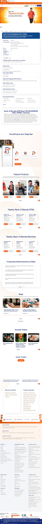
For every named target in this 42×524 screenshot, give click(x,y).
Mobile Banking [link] (13, 432)
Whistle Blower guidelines (33, 503)
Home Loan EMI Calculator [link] (17, 437)
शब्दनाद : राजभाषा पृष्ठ (17, 486)
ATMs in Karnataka (27, 410)
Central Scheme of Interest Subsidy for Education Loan (34, 497)
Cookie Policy (2, 520)
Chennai (15, 31)
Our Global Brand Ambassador (5, 453)
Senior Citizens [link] (36, 3)
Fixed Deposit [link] (35, 426)
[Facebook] (12, 515)
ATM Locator (6, 31)
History (2, 447)
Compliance (2, 450)
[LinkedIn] (15, 515)
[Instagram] (13, 515)
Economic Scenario (17, 479)
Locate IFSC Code (27, 394)
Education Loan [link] (14, 426)
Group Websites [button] (2, 516)
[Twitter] (17, 515)
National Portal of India (32, 504)
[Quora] (12, 517)
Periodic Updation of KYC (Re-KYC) (34, 479)
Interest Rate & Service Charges (19, 480)
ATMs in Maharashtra (27, 406)
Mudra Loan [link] (24, 426)
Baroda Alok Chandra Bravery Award (6, 460)
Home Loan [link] (9, 426)
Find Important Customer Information (35, 446)
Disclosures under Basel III (18, 470)
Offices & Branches (4, 456)
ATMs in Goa (33, 410)
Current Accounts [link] (12, 427)
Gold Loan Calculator (17, 494)
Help (29, 507)
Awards (2, 476)
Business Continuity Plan (33, 463)
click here (28, 520)
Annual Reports (17, 460)
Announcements (3, 486)
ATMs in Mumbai (33, 394)
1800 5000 (17, 42)
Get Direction (11, 251)
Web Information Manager (33, 506)
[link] (26, 6)
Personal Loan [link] (4, 426)
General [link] (9, 3)
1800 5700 (13, 42)
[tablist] (21, 431)
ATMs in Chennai (32, 398)
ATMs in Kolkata (26, 400)
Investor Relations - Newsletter (19, 464)
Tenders (15, 482)
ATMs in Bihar (31, 402)
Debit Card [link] (4, 432)
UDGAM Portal (31, 480)
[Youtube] (19, 515)
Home (2, 31)
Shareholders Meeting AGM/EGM (19, 447)
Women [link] (32, 3)
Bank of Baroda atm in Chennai (8, 86)
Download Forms (17, 483)
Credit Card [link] (8, 432)
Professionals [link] (27, 3)
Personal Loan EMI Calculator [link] (7, 437)
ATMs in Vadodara (27, 396)
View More (20, 287)
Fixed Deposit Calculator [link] (7, 438)
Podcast (2, 483)
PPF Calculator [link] (24, 437)
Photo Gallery (3, 480)
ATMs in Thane (33, 396)
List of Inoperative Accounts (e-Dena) (35, 487)
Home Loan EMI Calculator (18, 491)
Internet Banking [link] (19, 432)
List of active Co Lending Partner (34, 476)
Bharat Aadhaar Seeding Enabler (34, 501)
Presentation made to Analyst (19, 463)
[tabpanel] (21, 16)
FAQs (15, 485)
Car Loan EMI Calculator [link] (31, 437)
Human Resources (4, 461)
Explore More (18, 164)
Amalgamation (3, 454)
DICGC (28, 517)
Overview (2, 446)
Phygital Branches (3, 494)
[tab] (21, 424)
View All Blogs (20, 321)
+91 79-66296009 (14, 44)
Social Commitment (4, 457)
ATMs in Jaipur (32, 400)
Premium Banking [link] (21, 3)
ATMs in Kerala (26, 404)
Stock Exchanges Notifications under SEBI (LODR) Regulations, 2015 (20, 449)
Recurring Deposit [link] (6, 427)
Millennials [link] (13, 3)
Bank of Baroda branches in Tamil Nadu (10, 90)
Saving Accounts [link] (29, 426)
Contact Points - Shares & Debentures (20, 451)
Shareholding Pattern (17, 467)
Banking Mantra (17, 476)
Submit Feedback (31, 466)
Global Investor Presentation (19, 471)
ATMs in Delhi (26, 402)
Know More (16, 23)
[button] (29, 5)
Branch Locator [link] (31, 432)
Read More (4, 104)
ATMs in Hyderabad (27, 408)
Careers (2, 463)
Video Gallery (3, 482)
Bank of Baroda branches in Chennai (9, 92)
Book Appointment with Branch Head (34, 467)
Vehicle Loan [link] (20, 426)
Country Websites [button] (7, 516)
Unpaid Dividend (17, 455)
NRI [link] (16, 3)
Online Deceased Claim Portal (33, 482)
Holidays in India (31, 452)
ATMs (1, 491)
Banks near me (32, 392)
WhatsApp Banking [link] (25, 432)
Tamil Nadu (11, 31)
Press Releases (3, 485)
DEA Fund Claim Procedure (33, 461)
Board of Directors (3, 451)
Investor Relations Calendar (19, 466)
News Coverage (3, 479)
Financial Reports (17, 461)
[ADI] (2, 418)
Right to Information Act (32, 456)
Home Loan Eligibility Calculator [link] (16, 438)
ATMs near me (26, 392)
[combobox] (40, 415)
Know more (5, 251)
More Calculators (17, 495)
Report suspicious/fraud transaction (34, 447)
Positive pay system (32, 464)
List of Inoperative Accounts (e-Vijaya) (35, 488)
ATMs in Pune (26, 398)
